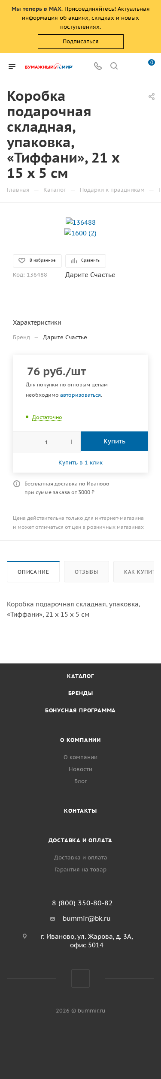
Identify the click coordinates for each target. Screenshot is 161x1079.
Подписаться (81, 41)
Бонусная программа (80, 710)
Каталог (80, 676)
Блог (80, 781)
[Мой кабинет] (130, 67)
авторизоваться (80, 395)
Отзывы (86, 572)
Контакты (80, 810)
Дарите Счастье (90, 275)
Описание (33, 572)
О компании (80, 740)
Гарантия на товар (80, 869)
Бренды (80, 693)
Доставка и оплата (81, 840)
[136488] (81, 222)
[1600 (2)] (80, 233)
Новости (80, 769)
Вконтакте (80, 978)
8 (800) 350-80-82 (82, 902)
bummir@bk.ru (87, 918)
